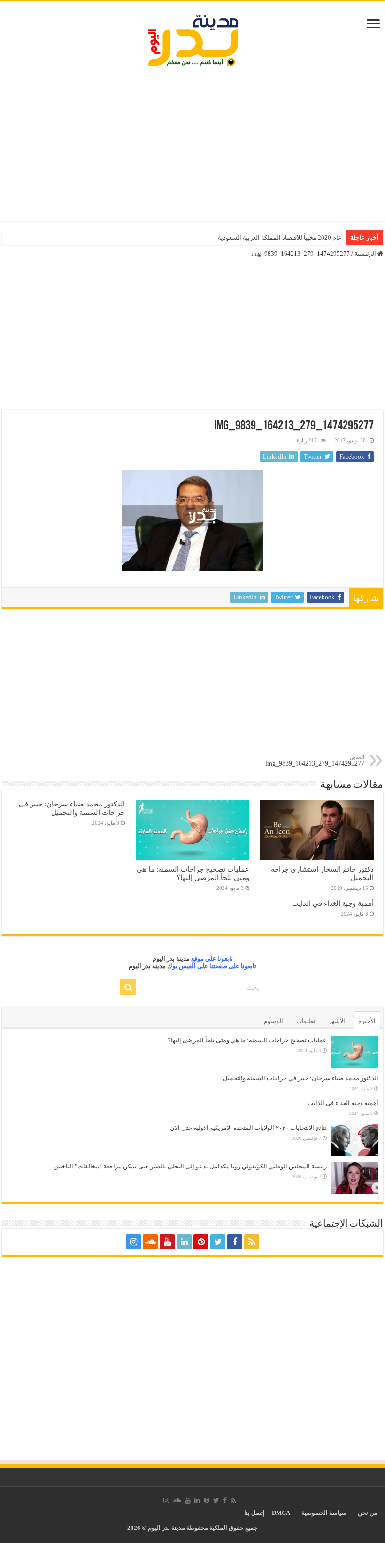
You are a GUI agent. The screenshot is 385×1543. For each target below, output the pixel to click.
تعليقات (306, 1020)
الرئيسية (365, 253)
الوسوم (273, 1020)
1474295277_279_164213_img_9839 (314, 760)
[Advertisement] (192, 145)
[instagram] (133, 1241)
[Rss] (251, 1241)
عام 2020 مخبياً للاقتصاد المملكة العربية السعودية (280, 237)
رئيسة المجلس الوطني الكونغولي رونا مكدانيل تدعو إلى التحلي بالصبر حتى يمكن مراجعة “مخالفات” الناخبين (190, 1166)
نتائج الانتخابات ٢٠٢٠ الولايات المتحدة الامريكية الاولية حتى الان (248, 1127)
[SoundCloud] (150, 1241)
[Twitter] (217, 1241)
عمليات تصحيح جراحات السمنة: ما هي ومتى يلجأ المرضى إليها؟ (193, 873)
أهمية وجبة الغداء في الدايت (333, 903)
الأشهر (337, 1020)
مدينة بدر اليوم (171, 958)
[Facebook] (234, 1241)
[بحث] (128, 987)
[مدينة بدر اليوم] (192, 41)
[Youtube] (167, 1241)
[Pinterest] (200, 1241)
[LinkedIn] (184, 1241)
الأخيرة (367, 1020)
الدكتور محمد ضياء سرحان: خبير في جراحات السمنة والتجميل (72, 808)
